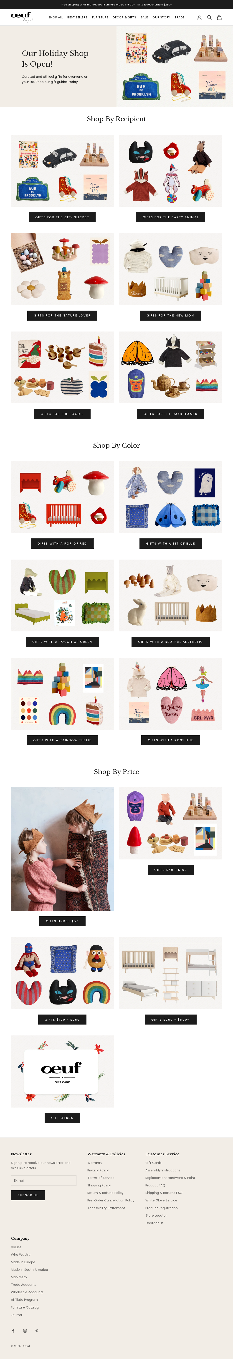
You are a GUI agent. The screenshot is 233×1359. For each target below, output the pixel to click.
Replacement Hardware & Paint (170, 1178)
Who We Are (20, 1254)
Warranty (94, 1163)
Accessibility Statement (106, 1208)
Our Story (161, 17)
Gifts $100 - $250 (62, 1019)
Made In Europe (23, 1262)
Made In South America (29, 1269)
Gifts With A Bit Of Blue (170, 543)
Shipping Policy (99, 1185)
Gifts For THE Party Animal (171, 217)
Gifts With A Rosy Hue (171, 740)
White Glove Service (161, 1200)
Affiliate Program (24, 1299)
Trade (180, 17)
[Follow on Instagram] (25, 1331)
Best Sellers (77, 17)
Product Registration (161, 1208)
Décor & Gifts (124, 17)
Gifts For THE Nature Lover (62, 315)
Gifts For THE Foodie (62, 414)
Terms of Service (100, 1178)
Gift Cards (153, 1163)
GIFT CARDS (62, 1118)
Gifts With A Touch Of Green (62, 642)
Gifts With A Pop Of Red (62, 543)
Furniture (100, 17)
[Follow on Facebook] (13, 1331)
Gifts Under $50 (62, 921)
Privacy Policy (98, 1170)
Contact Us (154, 1223)
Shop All (55, 17)
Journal (17, 1315)
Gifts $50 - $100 (170, 870)
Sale (144, 17)
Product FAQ (155, 1185)
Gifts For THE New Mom (171, 315)
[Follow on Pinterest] (37, 1331)
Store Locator (156, 1215)
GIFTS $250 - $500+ (170, 1019)
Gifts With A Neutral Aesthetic (170, 642)
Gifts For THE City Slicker (62, 217)
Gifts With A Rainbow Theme (62, 740)
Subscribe (28, 1195)
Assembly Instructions (162, 1170)
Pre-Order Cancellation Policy (110, 1200)
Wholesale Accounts (27, 1292)
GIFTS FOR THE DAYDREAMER (171, 414)
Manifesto (19, 1277)
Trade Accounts (23, 1284)
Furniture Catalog (25, 1307)
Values (16, 1247)
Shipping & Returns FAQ (163, 1193)
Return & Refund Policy (105, 1193)
